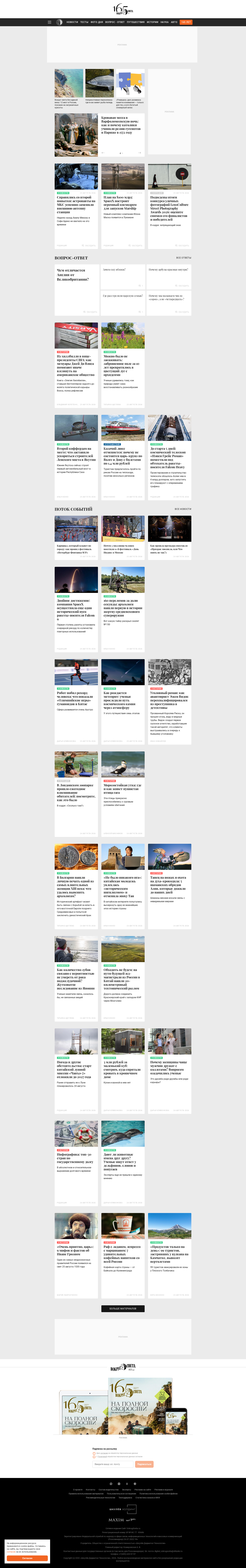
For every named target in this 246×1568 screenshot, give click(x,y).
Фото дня (97, 22)
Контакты (90, 1490)
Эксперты (126, 1490)
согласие (104, 1453)
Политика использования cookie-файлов (159, 1493)
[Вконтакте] (119, 1484)
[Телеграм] (135, 1484)
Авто (174, 22)
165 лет (186, 22)
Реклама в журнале (163, 1490)
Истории (152, 22)
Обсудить (90, 245)
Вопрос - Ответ (115, 22)
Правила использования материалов (86, 1493)
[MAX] (111, 1484)
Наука (165, 22)
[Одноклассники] (127, 1484)
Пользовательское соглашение (121, 1493)
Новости (72, 22)
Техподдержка (125, 1497)
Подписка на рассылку (104, 1448)
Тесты (84, 22)
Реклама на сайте (143, 1490)
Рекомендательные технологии (100, 1497)
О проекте (77, 1490)
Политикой (102, 1457)
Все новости (183, 509)
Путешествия (136, 22)
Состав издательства (109, 1490)
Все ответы (183, 257)
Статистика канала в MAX (148, 1497)
